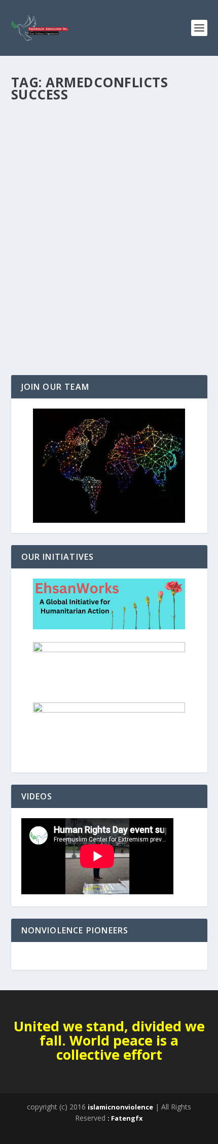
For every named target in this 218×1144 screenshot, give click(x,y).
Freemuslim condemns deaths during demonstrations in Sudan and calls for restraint (109, 253)
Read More (47, 330)
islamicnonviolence (120, 1107)
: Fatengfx (125, 1118)
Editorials (34, 278)
